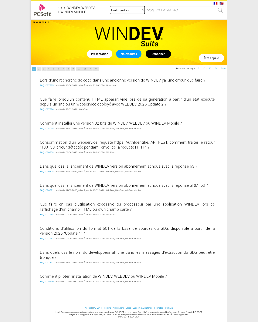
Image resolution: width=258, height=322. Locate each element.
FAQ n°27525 (47, 85)
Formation (158, 308)
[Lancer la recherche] (220, 10)
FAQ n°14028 (47, 128)
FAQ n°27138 (47, 214)
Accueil (88, 308)
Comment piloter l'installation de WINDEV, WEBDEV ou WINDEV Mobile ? (103, 276)
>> (96, 68)
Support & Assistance (143, 308)
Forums (107, 308)
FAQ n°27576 (47, 109)
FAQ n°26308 (47, 171)
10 (78, 68)
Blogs (128, 308)
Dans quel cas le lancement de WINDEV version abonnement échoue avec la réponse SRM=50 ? (124, 185)
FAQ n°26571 (47, 190)
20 (210, 68)
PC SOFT (97, 308)
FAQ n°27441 (47, 262)
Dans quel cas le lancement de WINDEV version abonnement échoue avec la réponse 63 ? (118, 166)
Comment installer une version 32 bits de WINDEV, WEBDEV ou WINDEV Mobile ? (111, 123)
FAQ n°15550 (47, 281)
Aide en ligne (118, 308)
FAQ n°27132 (47, 238)
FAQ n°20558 (47, 152)
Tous (223, 68)
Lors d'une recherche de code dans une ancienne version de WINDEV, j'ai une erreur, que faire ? (122, 80)
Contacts (169, 308)
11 (85, 68)
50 (216, 68)
